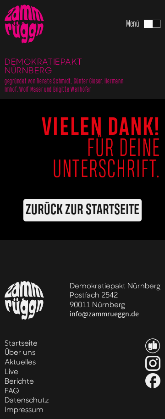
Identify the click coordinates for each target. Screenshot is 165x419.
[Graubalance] (152, 345)
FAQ (12, 390)
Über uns (20, 352)
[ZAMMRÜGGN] (24, 24)
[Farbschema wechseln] (152, 24)
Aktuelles (20, 361)
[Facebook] (152, 380)
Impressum (24, 409)
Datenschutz (27, 399)
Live (11, 371)
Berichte (19, 381)
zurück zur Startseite (82, 210)
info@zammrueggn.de (104, 314)
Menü (132, 24)
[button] (143, 24)
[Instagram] (152, 363)
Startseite (21, 342)
